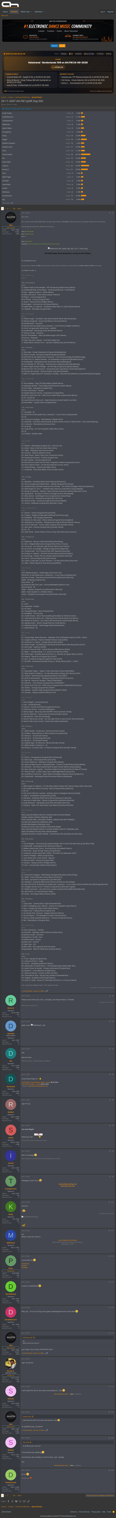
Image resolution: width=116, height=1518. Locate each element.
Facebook (25, 1267)
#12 (112, 1256)
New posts (4, 15)
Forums (14, 11)
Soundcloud (25, 1264)
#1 (113, 213)
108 (14, 209)
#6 (113, 1100)
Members (38, 11)
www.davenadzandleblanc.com (38, 1086)
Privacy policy (95, 1512)
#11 (112, 1231)
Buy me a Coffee (39, 991)
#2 (113, 996)
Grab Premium (28, 991)
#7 (113, 1125)
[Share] (109, 213)
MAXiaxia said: (28, 1337)
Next (19, 209)
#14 (112, 1308)
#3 (113, 1021)
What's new (25, 11)
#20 (112, 1470)
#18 (112, 1412)
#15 (112, 1333)
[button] (31, 12)
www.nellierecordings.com (68, 1184)
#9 (113, 1177)
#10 (112, 1202)
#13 (112, 1282)
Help (103, 1512)
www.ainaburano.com (61, 1394)
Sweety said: (27, 1417)
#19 (112, 1438)
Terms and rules (84, 1512)
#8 (113, 1151)
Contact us (73, 1512)
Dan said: (26, 1442)
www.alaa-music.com (67, 1186)
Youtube (24, 1266)
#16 (112, 1359)
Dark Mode (7, 1512)
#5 (113, 1074)
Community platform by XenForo (58, 1516)
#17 (112, 1386)
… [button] (10, 209)
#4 (113, 1049)
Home (5, 11)
